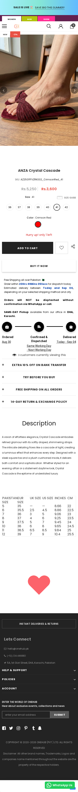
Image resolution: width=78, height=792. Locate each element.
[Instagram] (17, 728)
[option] (39, 90)
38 (28, 207)
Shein (46, 19)
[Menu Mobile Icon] (4, 26)
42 (66, 207)
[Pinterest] (24, 728)
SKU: (17, 179)
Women (12, 19)
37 (19, 207)
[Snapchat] (39, 728)
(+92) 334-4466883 (16, 656)
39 (38, 207)
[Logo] (16, 26)
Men (29, 19)
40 (47, 207)
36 (9, 207)
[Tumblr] (32, 728)
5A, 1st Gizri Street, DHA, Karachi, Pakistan (31, 662)
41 (56, 207)
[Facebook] (3, 728)
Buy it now (39, 266)
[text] (39, 485)
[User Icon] (61, 26)
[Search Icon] (49, 26)
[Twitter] (10, 728)
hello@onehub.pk (18, 648)
